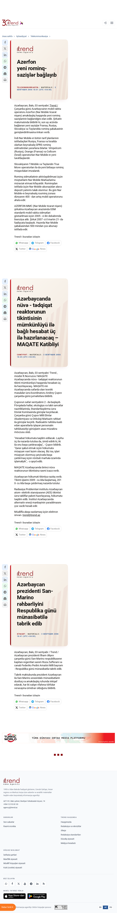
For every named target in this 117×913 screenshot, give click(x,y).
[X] (18, 883)
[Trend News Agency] (11, 781)
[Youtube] (24, 883)
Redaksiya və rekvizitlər (71, 826)
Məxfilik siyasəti (10, 859)
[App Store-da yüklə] (14, 896)
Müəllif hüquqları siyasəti (14, 863)
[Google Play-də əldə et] (37, 896)
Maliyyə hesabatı (68, 843)
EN (100, 907)
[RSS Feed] (43, 883)
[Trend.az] (12, 23)
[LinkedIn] (37, 883)
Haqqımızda (66, 822)
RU (111, 907)
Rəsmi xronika (9, 826)
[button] (5, 42)
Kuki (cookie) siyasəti (12, 867)
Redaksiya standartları (71, 835)
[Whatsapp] (6, 883)
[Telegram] (31, 883)
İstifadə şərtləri (10, 855)
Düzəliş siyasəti (67, 839)
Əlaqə (63, 830)
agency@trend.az (10, 807)
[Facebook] (12, 883)
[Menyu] (112, 23)
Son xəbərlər (8, 822)
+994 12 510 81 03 (10, 804)
